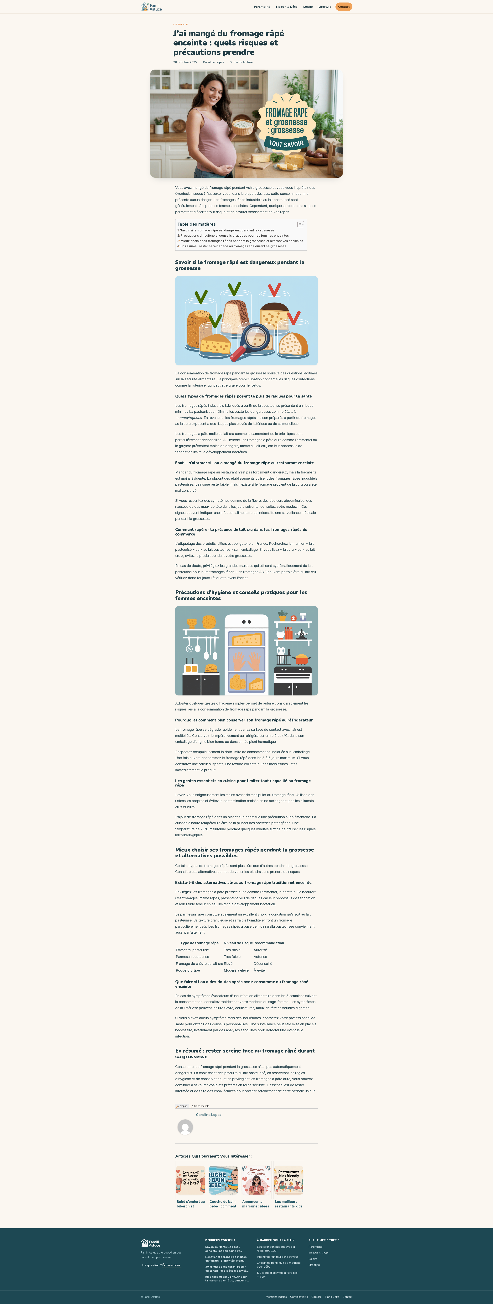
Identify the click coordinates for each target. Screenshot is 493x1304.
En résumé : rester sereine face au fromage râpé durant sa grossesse (233, 246)
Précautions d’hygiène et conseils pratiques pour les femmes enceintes (235, 235)
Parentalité (262, 7)
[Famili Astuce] (151, 6)
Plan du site (332, 1296)
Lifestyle (325, 7)
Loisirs (308, 7)
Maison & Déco (287, 7)
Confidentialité (299, 1296)
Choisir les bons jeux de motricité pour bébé (279, 1264)
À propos (182, 1106)
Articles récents (200, 1106)
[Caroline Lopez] (185, 1127)
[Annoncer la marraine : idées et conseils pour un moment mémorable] (256, 1180)
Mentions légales (276, 1296)
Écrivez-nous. (171, 1265)
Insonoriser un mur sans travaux (277, 1256)
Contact (344, 7)
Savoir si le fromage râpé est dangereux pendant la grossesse (227, 230)
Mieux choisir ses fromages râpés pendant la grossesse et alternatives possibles (242, 241)
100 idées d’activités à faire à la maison (277, 1274)
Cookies (316, 1296)
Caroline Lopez (208, 1115)
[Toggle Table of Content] (298, 224)
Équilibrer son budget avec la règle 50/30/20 (276, 1248)
